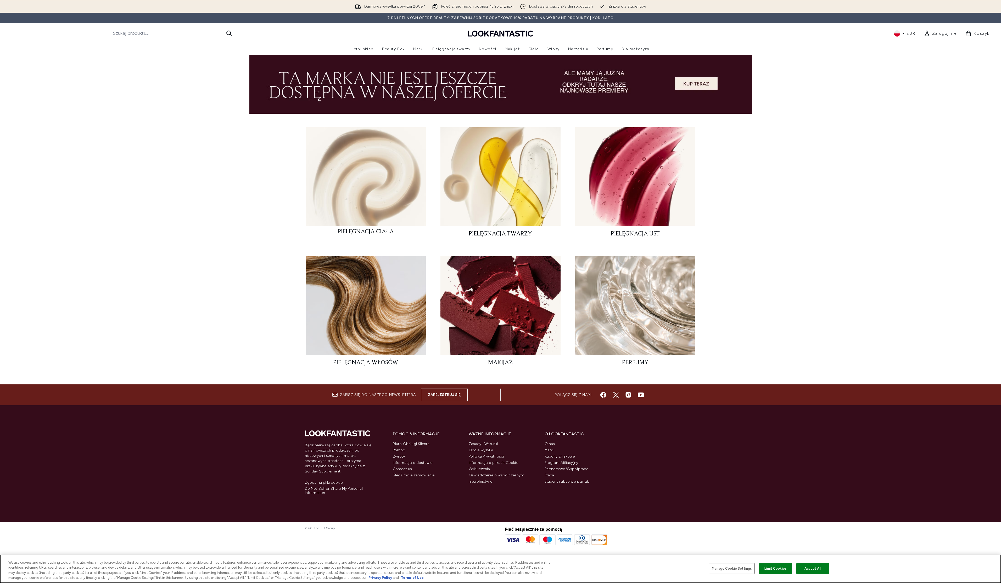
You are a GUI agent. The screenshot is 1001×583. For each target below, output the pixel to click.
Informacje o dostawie (413, 462)
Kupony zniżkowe (560, 456)
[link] (940, 33)
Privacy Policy (380, 578)
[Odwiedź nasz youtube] (641, 395)
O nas (550, 444)
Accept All (812, 568)
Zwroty (399, 456)
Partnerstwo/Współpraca (566, 469)
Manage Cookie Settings (732, 568)
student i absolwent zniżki (567, 481)
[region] (500, 569)
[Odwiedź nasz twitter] (615, 395)
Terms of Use (412, 578)
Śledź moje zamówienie (414, 475)
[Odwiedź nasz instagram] (628, 395)
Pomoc (399, 450)
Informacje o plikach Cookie (493, 462)
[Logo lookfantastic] (500, 33)
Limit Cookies (775, 568)
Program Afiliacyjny (561, 462)
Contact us (402, 469)
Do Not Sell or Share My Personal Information (334, 491)
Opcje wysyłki (481, 450)
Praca (549, 475)
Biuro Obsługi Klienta (411, 444)
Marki (549, 450)
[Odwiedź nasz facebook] (603, 395)
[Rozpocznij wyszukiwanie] (229, 33)
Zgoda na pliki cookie (324, 483)
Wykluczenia (479, 469)
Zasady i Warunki (483, 444)
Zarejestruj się (444, 394)
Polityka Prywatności (486, 456)
